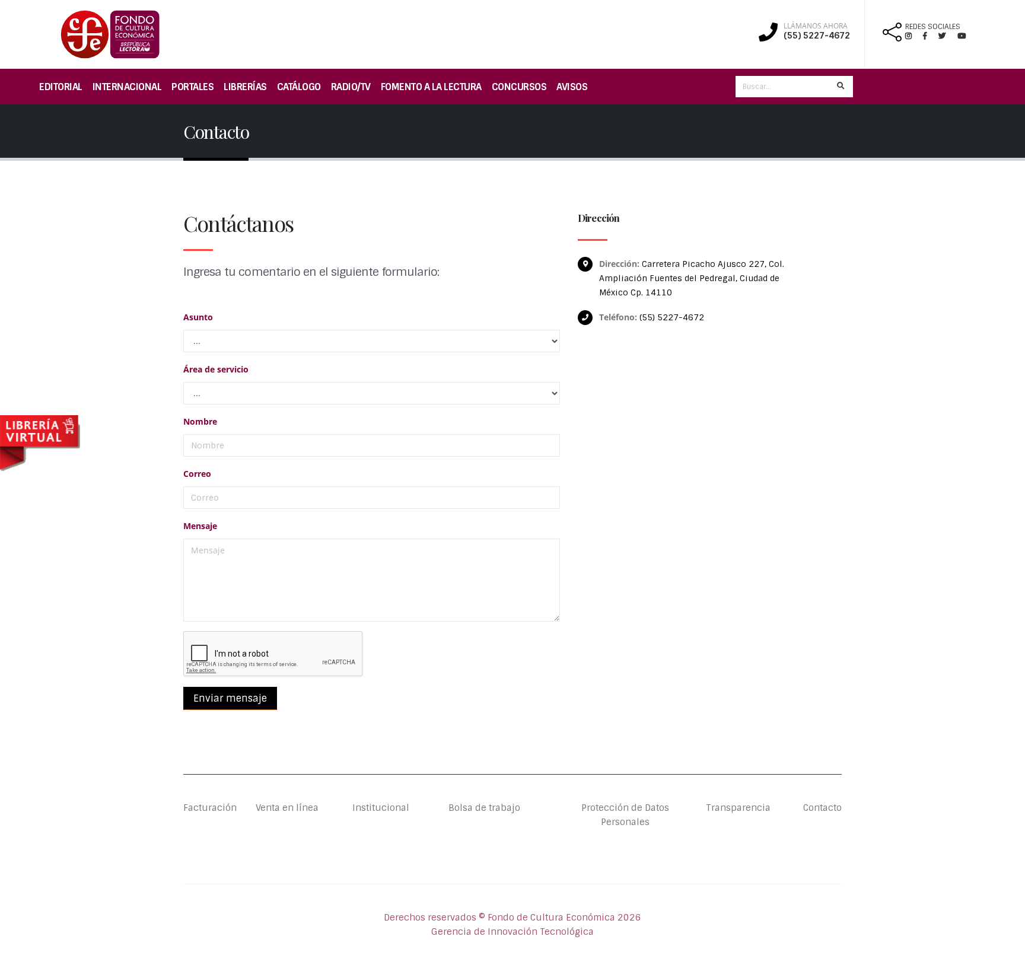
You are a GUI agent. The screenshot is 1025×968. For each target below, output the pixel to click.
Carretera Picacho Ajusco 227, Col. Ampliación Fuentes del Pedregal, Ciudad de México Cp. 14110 (691, 278)
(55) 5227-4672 (817, 35)
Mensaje (200, 525)
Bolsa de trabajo (484, 808)
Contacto (822, 808)
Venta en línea (287, 808)
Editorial (60, 87)
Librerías (245, 87)
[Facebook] (930, 36)
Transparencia (738, 808)
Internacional (127, 87)
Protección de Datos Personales (625, 815)
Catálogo (299, 87)
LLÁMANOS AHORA (816, 26)
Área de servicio (216, 369)
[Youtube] (961, 36)
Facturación (210, 808)
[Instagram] (913, 36)
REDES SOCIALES (932, 26)
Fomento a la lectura (431, 87)
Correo (197, 473)
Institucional (371, 808)
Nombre (200, 421)
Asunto (198, 317)
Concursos (519, 87)
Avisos (571, 87)
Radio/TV (351, 87)
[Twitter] (947, 36)
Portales (192, 87)
